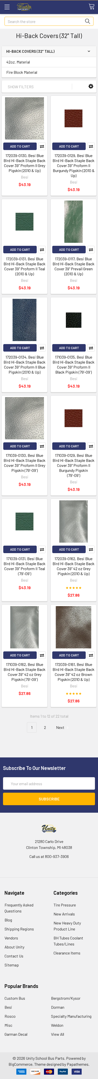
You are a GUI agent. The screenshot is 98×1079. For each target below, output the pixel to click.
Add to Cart (20, 146)
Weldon (57, 1025)
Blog (8, 919)
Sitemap (12, 964)
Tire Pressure (65, 904)
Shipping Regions (19, 928)
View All (57, 1034)
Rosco (10, 1016)
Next (60, 727)
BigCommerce (20, 1064)
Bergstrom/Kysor (65, 998)
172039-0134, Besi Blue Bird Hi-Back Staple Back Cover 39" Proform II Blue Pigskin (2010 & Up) (24, 364)
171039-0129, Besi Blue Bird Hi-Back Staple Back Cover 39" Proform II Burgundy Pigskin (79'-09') (73, 465)
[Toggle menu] (7, 7)
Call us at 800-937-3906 (49, 856)
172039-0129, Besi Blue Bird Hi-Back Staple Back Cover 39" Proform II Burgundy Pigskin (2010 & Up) (73, 165)
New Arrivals (64, 913)
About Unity (14, 946)
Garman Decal (16, 1034)
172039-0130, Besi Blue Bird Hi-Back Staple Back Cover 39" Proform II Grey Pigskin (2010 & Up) (24, 163)
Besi (8, 1007)
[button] (90, 86)
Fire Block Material (21, 72)
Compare (42, 146)
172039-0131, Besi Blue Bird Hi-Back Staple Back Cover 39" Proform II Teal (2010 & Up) (24, 266)
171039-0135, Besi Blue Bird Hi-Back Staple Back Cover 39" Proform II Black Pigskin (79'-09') (73, 364)
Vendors (11, 937)
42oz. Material (18, 62)
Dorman (57, 1007)
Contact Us (14, 955)
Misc (8, 1025)
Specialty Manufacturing (71, 1016)
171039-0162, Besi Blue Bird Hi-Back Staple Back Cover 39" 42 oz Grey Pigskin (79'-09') (24, 672)
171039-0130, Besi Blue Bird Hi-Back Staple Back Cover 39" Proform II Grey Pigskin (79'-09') (24, 463)
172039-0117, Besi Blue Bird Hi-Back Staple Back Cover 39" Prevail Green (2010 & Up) (73, 266)
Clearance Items (67, 952)
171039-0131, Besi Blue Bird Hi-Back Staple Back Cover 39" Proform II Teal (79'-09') (24, 566)
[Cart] (93, 7)
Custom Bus (15, 998)
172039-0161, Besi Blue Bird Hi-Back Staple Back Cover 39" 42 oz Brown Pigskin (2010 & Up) (73, 672)
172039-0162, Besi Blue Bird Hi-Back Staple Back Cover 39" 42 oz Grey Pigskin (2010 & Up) (73, 566)
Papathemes (77, 1064)
